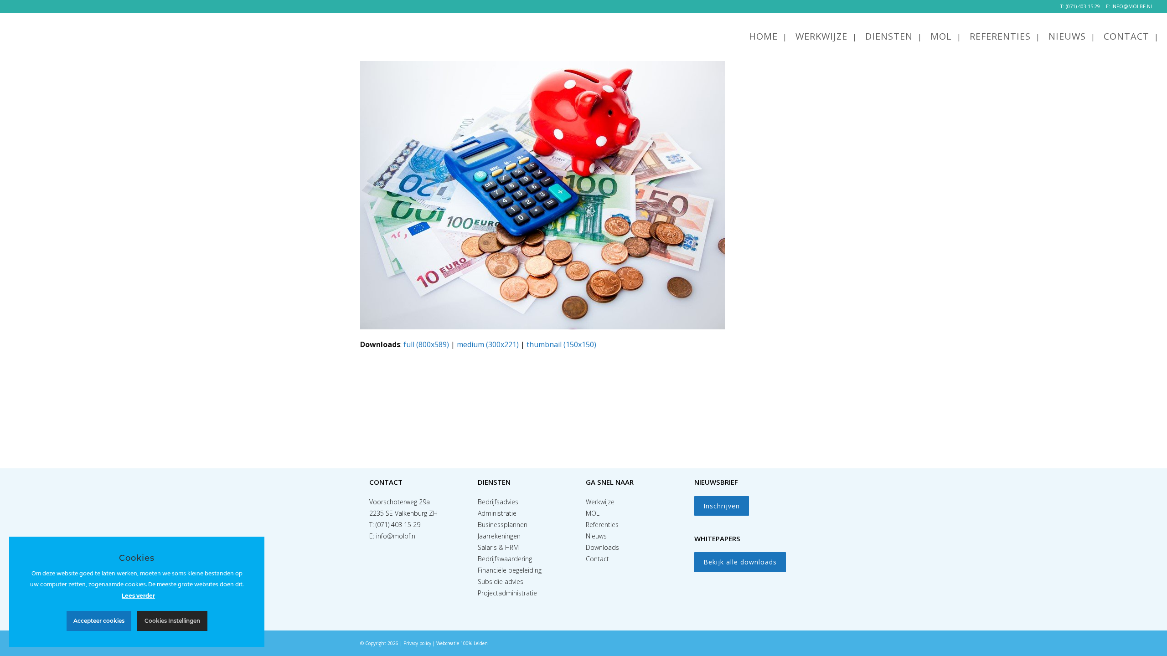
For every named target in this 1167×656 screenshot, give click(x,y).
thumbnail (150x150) (561, 344)
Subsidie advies (500, 581)
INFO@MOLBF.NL (1132, 6)
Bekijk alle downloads (740, 562)
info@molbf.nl (396, 536)
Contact (597, 558)
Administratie (497, 513)
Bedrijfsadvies (498, 501)
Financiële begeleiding (510, 570)
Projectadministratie (507, 593)
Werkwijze (600, 501)
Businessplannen (502, 524)
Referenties (602, 524)
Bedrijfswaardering (505, 558)
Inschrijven (721, 506)
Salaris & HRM (498, 547)
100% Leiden (474, 643)
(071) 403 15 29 (1083, 6)
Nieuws (596, 536)
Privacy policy (417, 643)
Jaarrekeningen (499, 536)
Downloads (602, 547)
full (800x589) (426, 344)
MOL (592, 513)
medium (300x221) (488, 344)
